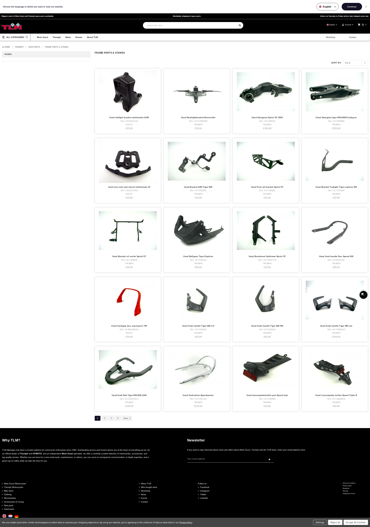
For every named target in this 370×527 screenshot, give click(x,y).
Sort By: (336, 63)
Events (78, 37)
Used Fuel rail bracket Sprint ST (267, 187)
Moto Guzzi (42, 37)
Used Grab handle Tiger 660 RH (267, 326)
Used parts (9, 509)
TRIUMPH (19, 47)
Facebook (204, 487)
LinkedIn (204, 498)
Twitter (203, 494)
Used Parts (34, 47)
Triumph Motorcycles (13, 487)
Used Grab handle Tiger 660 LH (198, 326)
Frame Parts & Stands (56, 47)
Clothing (8, 494)
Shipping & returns (349, 493)
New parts (8, 505)
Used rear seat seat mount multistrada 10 (129, 187)
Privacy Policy (186, 522)
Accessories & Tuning (14, 502)
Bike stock (8, 491)
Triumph (57, 37)
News (68, 37)
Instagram (204, 491)
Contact (352, 37)
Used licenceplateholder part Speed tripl (267, 395)
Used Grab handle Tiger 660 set (336, 326)
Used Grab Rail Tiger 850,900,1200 (129, 395)
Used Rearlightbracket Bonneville (198, 117)
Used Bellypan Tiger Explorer (198, 256)
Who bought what (149, 487)
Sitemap (345, 491)
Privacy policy (347, 485)
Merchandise (10, 498)
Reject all (335, 522)
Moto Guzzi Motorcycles (15, 483)
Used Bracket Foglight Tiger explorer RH (336, 187)
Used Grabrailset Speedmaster (198, 395)
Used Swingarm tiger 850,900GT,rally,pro (336, 117)
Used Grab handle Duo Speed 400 (336, 256)
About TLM (92, 37)
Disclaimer (346, 488)
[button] (363, 299)
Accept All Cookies (356, 522)
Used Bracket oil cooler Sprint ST (129, 256)
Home (7, 47)
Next (126, 418)
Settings (320, 522)
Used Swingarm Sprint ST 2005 (267, 117)
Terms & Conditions (349, 483)
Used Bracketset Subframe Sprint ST (267, 256)
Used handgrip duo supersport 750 (129, 326)
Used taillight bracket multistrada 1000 (129, 117)
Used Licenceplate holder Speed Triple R (336, 395)
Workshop (330, 37)
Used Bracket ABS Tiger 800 (198, 187)
